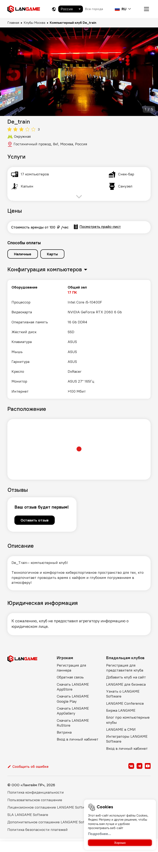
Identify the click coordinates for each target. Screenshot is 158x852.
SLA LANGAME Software (27, 814)
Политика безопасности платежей (37, 829)
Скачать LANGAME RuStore (73, 723)
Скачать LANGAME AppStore (73, 687)
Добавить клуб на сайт (126, 677)
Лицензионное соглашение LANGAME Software (48, 807)
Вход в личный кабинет (77, 739)
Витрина (64, 732)
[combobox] (70, 9)
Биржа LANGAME (120, 710)
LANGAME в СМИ (121, 729)
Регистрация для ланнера (71, 668)
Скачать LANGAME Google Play (73, 698)
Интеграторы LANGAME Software (127, 739)
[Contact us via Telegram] (139, 766)
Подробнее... (99, 833)
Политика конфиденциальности (35, 792)
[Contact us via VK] (131, 766)
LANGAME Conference (125, 703)
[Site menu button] (146, 9)
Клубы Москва (34, 22)
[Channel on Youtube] (148, 766)
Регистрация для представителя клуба (124, 668)
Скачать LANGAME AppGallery (73, 711)
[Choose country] (54, 9)
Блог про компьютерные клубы (128, 720)
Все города (94, 9)
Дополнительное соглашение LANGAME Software (50, 822)
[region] (79, 339)
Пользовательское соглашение (34, 799)
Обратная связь (70, 677)
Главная (13, 22)
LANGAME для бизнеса (126, 684)
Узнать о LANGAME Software (122, 694)
